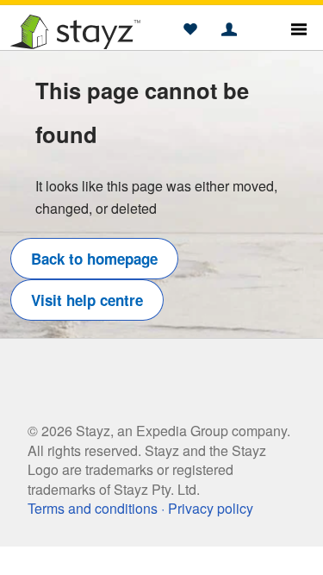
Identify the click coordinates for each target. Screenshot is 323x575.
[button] (190, 30)
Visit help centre (87, 300)
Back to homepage (94, 258)
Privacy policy (210, 508)
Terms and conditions (93, 508)
